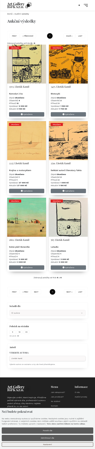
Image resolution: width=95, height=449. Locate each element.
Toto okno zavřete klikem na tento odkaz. (66, 424)
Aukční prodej (81, 397)
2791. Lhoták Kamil (61, 163)
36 (26, 332)
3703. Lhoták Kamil (19, 86)
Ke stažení (55, 401)
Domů (10, 14)
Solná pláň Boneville (19, 247)
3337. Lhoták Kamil (19, 163)
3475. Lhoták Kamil (61, 86)
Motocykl (55, 93)
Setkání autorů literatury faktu (66, 170)
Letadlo (55, 247)
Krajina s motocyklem (20, 170)
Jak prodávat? (57, 397)
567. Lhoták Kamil (60, 239)
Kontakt (54, 406)
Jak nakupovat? (58, 392)
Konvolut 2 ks (16, 93)
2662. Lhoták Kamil (19, 239)
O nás (77, 392)
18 (19, 332)
